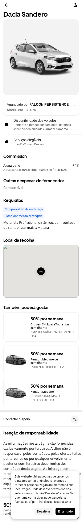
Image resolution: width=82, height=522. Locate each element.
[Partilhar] (75, 5)
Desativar (43, 511)
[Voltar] (7, 5)
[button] (42, 167)
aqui (68, 501)
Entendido (65, 511)
